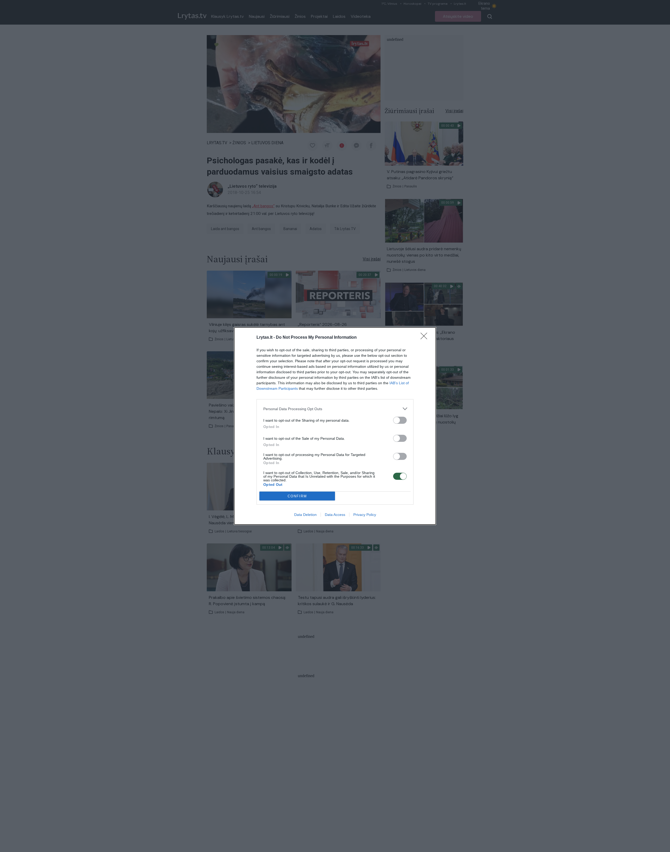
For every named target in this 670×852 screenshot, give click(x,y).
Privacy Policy (364, 515)
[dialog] (335, 426)
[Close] (426, 338)
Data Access (335, 515)
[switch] (400, 420)
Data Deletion (305, 515)
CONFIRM (297, 496)
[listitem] (335, 408)
